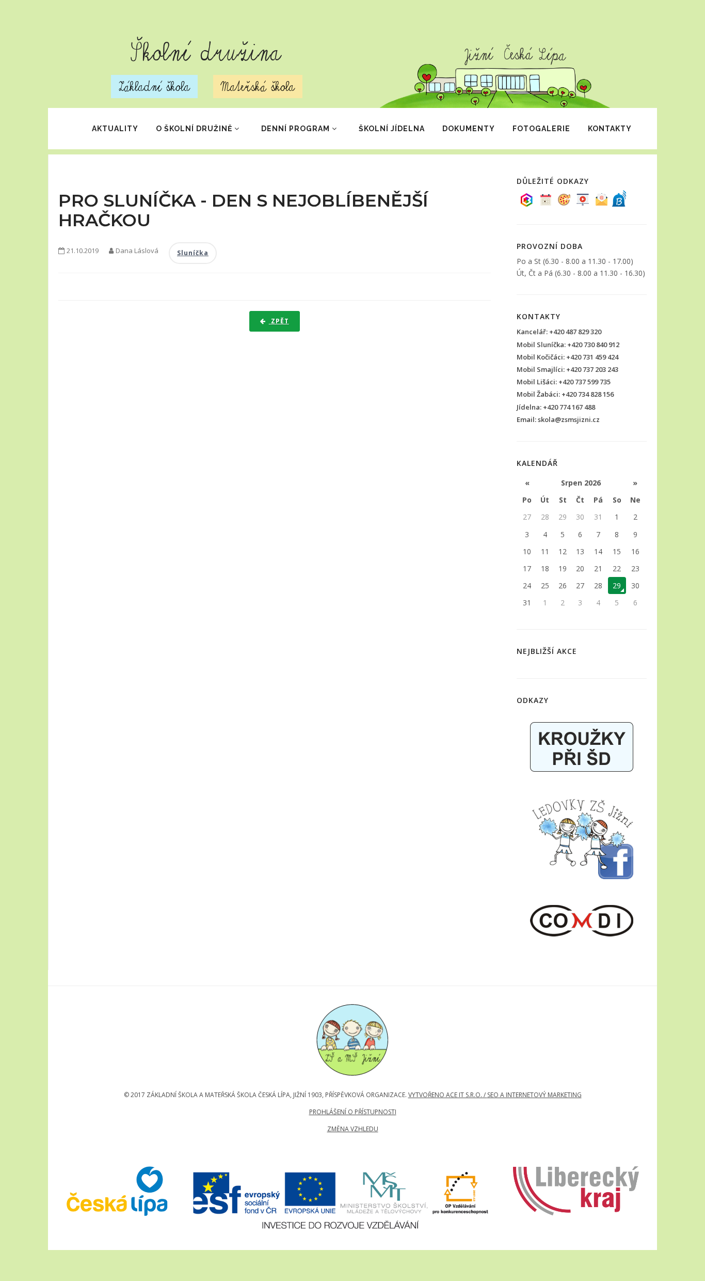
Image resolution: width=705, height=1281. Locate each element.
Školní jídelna (392, 128)
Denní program (295, 128)
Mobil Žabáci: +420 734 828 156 (565, 394)
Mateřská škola (258, 86)
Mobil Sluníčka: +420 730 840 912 (568, 344)
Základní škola (154, 86)
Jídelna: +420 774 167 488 (556, 407)
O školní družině (194, 128)
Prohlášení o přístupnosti (352, 1111)
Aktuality (115, 128)
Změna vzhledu (352, 1128)
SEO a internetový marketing (534, 1094)
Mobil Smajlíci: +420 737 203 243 (567, 369)
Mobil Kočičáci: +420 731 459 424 (567, 357)
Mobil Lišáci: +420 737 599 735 (564, 381)
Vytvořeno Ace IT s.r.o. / (447, 1094)
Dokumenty (468, 128)
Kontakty (610, 128)
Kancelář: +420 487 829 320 (559, 331)
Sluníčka (193, 252)
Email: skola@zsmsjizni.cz (558, 419)
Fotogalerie (541, 128)
